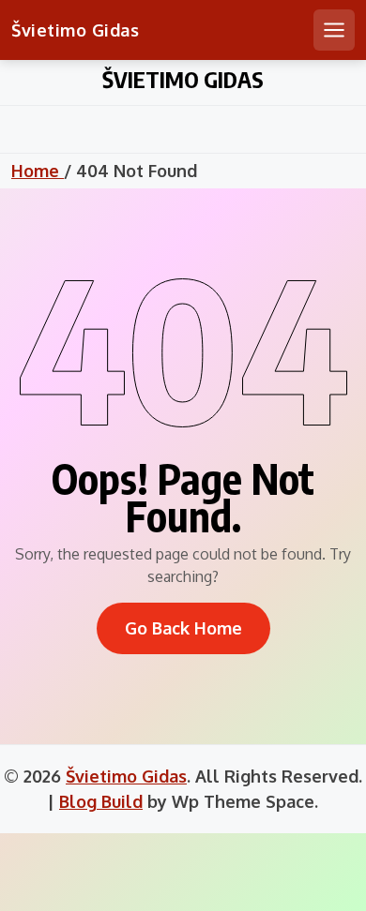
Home (37, 170)
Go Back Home (183, 628)
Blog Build (101, 801)
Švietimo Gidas (75, 30)
